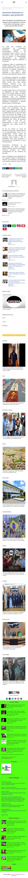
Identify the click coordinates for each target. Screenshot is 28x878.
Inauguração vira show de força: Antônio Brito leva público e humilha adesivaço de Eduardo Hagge (16, 241)
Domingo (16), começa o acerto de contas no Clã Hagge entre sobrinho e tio (16, 274)
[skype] (13, 699)
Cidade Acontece (5, 791)
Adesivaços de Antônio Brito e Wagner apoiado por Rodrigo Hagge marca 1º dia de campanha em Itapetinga (16, 265)
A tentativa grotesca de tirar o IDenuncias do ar (15, 203)
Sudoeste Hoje (4, 814)
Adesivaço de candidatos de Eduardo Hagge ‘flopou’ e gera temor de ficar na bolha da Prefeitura (16, 249)
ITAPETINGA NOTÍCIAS (6, 804)
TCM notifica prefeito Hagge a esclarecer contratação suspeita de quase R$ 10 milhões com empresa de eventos (16, 750)
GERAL (10, 164)
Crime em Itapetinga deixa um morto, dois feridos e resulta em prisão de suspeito (13, 784)
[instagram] (19, 225)
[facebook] (5, 225)
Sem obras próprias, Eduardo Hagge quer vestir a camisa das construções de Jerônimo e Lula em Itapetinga (16, 282)
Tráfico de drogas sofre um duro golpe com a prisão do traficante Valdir (16, 705)
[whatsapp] (14, 225)
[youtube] (23, 225)
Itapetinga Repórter (5, 809)
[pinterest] (5, 229)
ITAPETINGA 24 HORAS (6, 782)
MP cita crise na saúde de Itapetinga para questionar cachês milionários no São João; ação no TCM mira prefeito (16, 211)
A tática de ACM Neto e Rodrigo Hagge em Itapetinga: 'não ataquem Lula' (16, 257)
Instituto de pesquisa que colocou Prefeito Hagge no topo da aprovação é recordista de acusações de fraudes (17, 742)
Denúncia (10, 7)
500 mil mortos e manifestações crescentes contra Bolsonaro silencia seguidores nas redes (17, 728)
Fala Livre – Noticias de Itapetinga (8, 787)
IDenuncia (17, 186)
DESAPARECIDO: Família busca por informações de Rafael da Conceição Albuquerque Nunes (12, 806)
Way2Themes (14, 874)
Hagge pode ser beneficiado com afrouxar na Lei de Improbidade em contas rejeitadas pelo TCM (16, 720)
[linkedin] (21, 699)
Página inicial (5, 7)
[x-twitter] (9, 225)
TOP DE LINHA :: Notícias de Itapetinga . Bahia (11, 797)
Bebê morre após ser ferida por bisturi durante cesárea (13, 788)
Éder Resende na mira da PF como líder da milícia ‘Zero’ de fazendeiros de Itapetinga (17, 735)
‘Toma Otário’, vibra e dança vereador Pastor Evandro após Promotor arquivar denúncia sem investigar (16, 712)
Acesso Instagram (7, 309)
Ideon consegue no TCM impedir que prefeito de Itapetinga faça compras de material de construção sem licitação (16, 196)
